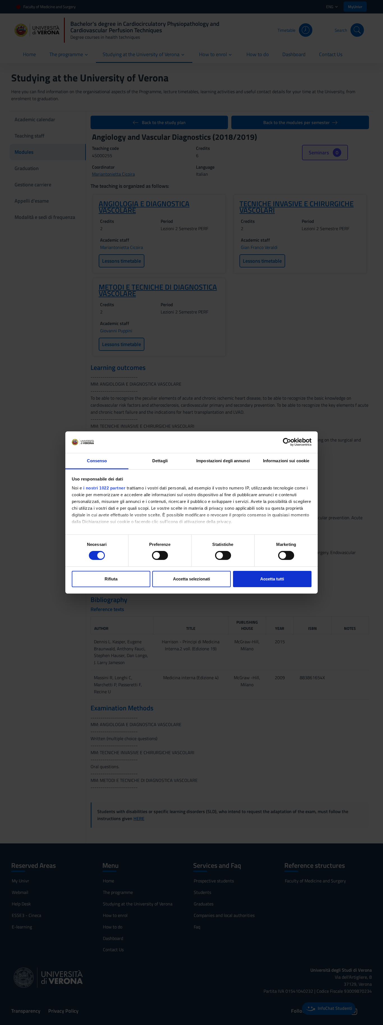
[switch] (160, 555)
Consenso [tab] (97, 460)
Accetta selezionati (191, 578)
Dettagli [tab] (160, 460)
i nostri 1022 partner (104, 488)
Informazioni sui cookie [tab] (286, 460)
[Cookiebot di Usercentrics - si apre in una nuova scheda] (287, 442)
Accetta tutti (272, 578)
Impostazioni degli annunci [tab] (223, 460)
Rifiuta (111, 578)
